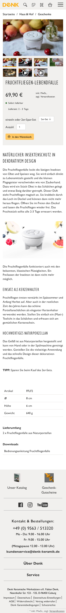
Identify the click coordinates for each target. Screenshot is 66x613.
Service (33, 575)
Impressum (9, 597)
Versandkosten (48, 96)
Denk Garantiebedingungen (25, 605)
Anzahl (10, 127)
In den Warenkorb (22, 136)
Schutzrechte (49, 605)
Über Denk (33, 563)
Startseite (9, 14)
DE (42, 5)
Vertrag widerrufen (45, 601)
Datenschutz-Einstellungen (47, 597)
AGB (11, 601)
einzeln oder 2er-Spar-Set (21, 119)
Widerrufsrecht (25, 601)
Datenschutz (23, 597)
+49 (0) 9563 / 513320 (33, 528)
